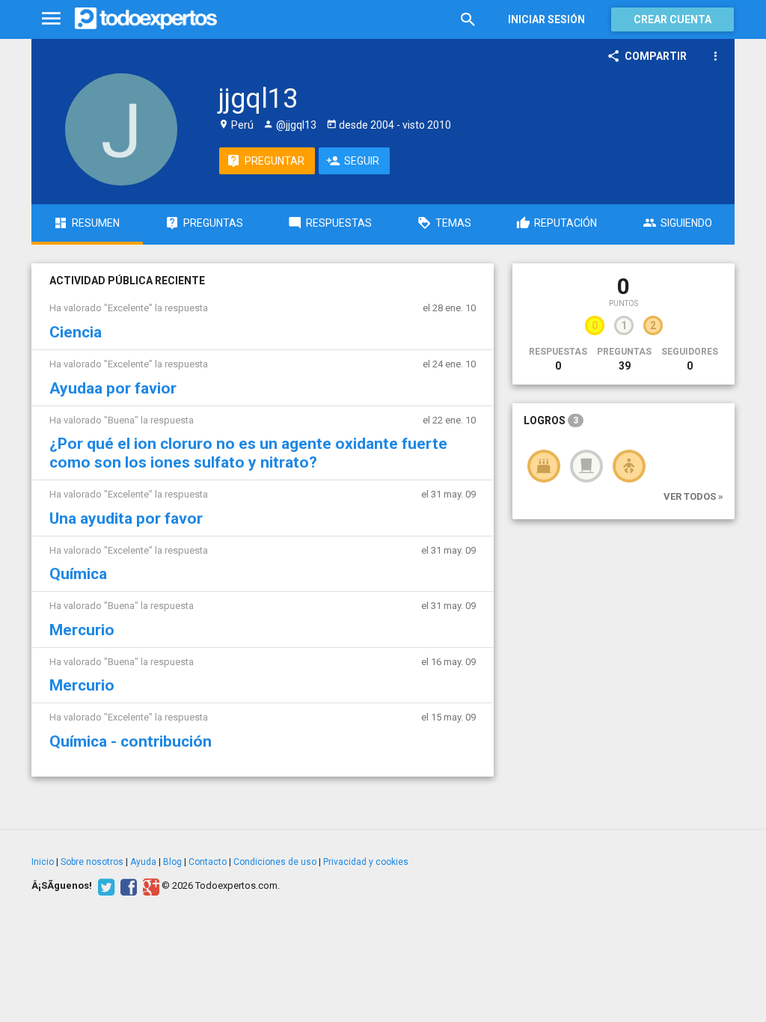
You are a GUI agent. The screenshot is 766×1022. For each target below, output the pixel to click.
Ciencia (75, 332)
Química (78, 574)
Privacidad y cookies (365, 862)
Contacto (208, 862)
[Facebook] (127, 886)
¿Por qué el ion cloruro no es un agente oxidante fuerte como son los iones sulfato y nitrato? (248, 453)
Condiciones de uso (274, 862)
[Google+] (149, 886)
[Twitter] (104, 886)
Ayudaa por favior (113, 388)
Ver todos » (693, 496)
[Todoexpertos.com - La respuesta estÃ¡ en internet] (146, 18)
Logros (551, 420)
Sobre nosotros (92, 862)
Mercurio (81, 630)
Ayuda (143, 862)
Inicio (42, 862)
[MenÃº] (51, 19)
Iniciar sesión (546, 19)
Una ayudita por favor (126, 518)
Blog (172, 862)
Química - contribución (130, 741)
